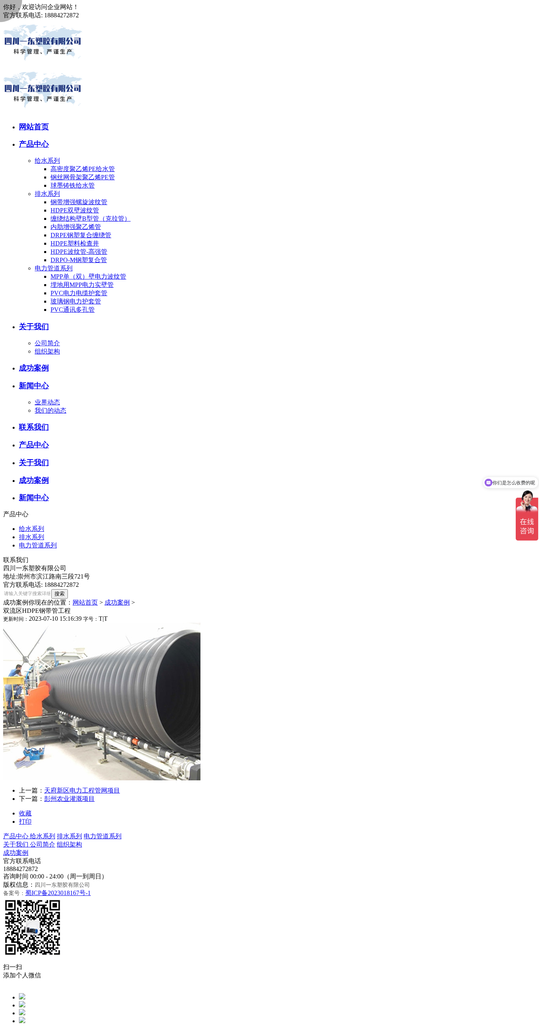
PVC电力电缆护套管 (79, 293)
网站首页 (85, 602)
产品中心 (16, 836)
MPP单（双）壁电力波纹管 (88, 276)
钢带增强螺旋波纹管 (79, 202)
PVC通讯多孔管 (73, 309)
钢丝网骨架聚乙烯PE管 (83, 177)
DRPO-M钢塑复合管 (79, 260)
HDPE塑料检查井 (75, 243)
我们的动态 (50, 410)
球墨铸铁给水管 (73, 185)
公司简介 (47, 343)
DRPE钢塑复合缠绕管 (81, 235)
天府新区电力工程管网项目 (82, 790)
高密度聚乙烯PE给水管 (83, 169)
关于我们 (16, 844)
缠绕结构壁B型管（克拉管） (91, 218)
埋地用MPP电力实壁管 (82, 284)
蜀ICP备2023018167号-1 (58, 893)
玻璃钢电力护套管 (76, 301)
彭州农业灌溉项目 (69, 798)
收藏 (25, 813)
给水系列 (47, 160)
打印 (25, 821)
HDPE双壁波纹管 (75, 210)
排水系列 (47, 193)
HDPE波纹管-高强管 (79, 251)
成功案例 (117, 602)
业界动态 (47, 402)
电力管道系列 (54, 268)
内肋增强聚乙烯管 (76, 226)
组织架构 (47, 351)
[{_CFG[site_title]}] (42, 64)
